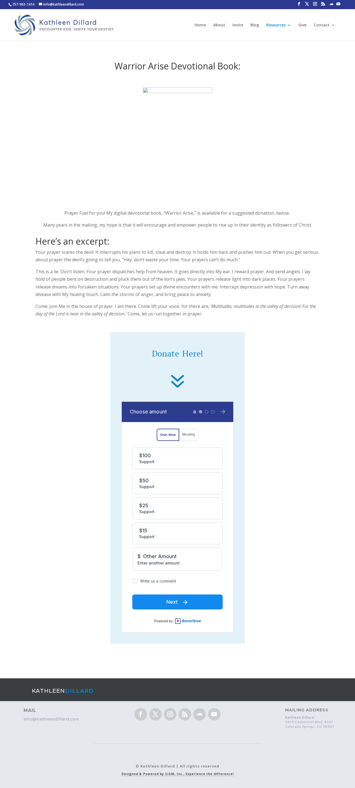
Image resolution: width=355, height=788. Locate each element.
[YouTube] (338, 5)
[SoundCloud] (331, 5)
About (219, 25)
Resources (276, 25)
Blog (254, 25)
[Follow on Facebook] (141, 714)
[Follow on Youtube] (214, 714)
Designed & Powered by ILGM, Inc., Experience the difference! (177, 774)
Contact (321, 25)
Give (302, 25)
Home (200, 25)
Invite (237, 25)
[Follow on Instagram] (170, 714)
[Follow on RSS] (185, 714)
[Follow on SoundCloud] (199, 714)
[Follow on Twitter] (155, 714)
